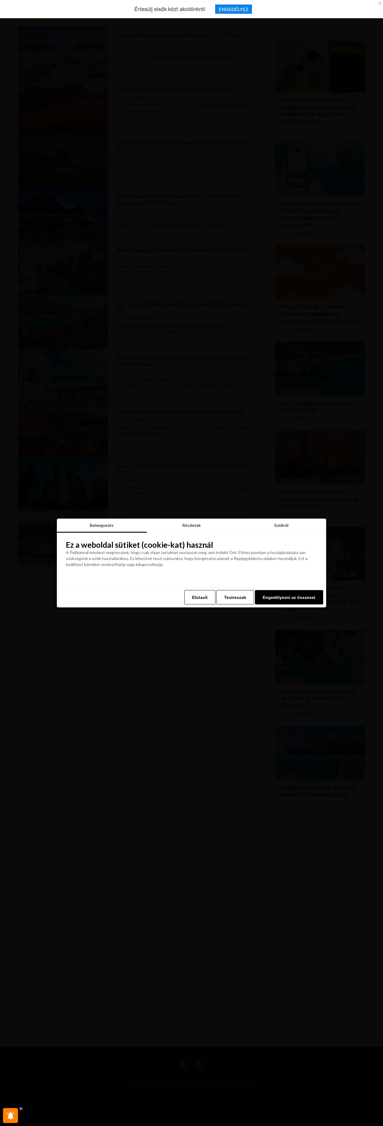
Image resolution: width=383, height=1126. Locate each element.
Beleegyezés (102, 525)
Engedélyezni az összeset (289, 597)
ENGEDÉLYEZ (233, 9)
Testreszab (235, 597)
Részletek (191, 525)
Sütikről (281, 525)
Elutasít (200, 597)
